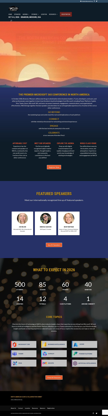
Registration (66, 14)
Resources (52, 14)
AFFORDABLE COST (20, 143)
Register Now (54, 167)
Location (44, 14)
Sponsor (34, 14)
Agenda (25, 14)
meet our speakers (43, 143)
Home (10, 14)
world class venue (88, 143)
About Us (13, 408)
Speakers (17, 14)
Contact (20, 408)
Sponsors (42, 408)
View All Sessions (54, 377)
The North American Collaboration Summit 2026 (54, 35)
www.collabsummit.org (16, 399)
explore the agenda (65, 143)
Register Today (54, 77)
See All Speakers (54, 245)
